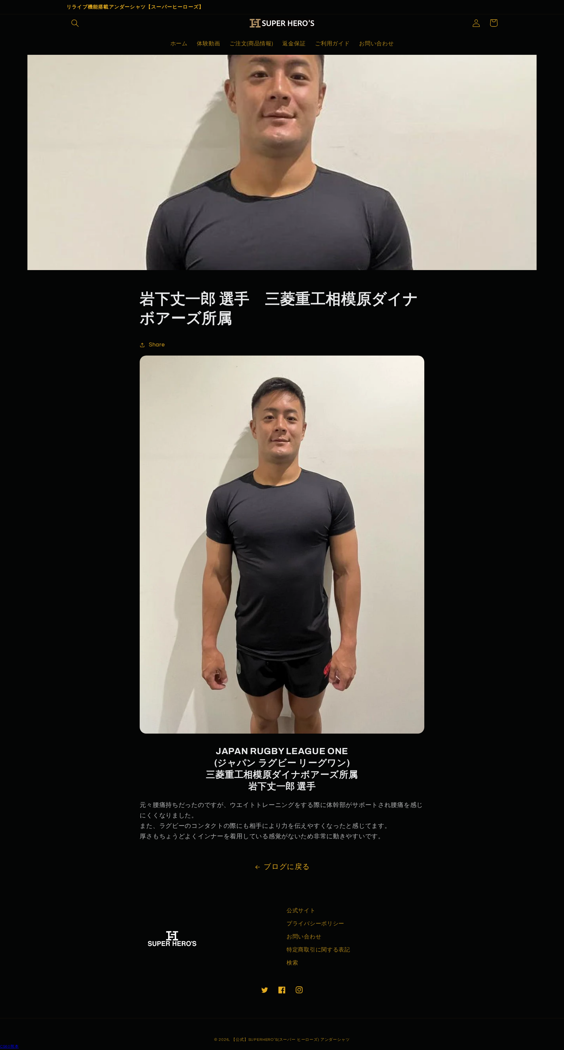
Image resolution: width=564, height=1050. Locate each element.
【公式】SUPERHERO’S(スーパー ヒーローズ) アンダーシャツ (290, 1040)
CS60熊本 (9, 1046)
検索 (292, 963)
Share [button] (156, 345)
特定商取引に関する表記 (318, 950)
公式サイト (301, 911)
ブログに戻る (287, 867)
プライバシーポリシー (315, 924)
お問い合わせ (304, 937)
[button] (75, 23)
